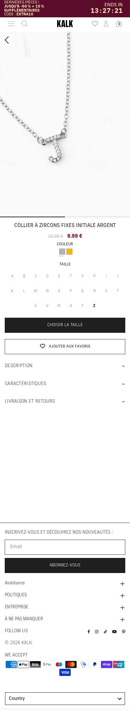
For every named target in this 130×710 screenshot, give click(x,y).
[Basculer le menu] (11, 23)
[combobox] (65, 698)
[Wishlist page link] (93, 23)
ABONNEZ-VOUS (65, 565)
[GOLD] (69, 251)
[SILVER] (62, 251)
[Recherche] (23, 23)
